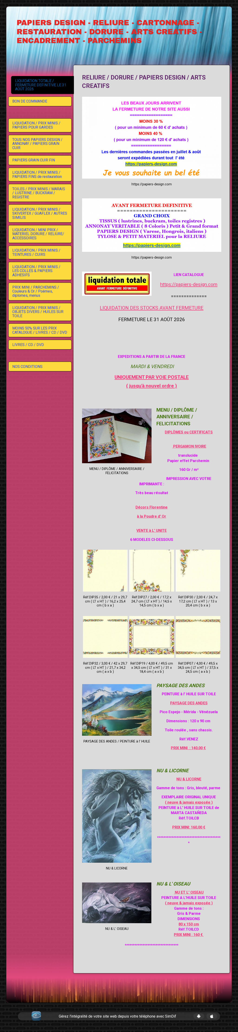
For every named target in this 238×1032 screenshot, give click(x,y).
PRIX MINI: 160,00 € (188, 827)
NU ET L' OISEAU (189, 892)
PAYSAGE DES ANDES (189, 703)
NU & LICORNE (188, 779)
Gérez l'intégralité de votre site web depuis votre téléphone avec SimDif (117, 1016)
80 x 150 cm (188, 924)
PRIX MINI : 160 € (189, 934)
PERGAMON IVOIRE (189, 446)
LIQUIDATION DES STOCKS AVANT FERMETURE (151, 308)
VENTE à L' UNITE (151, 530)
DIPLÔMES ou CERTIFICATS (189, 432)
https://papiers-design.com (188, 284)
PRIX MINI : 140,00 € (188, 748)
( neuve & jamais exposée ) (189, 802)
